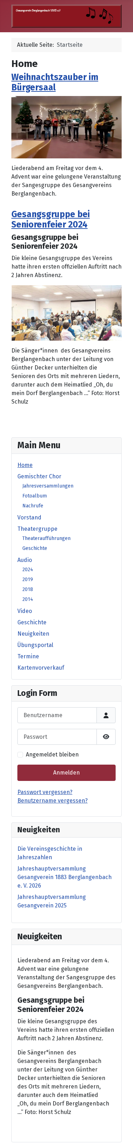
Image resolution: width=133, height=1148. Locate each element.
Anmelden (66, 772)
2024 (27, 570)
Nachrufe (32, 506)
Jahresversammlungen (47, 486)
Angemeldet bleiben (52, 754)
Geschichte (34, 548)
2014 (27, 599)
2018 (27, 589)
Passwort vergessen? (44, 792)
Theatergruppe (37, 528)
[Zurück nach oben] (120, 1134)
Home (25, 465)
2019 (27, 579)
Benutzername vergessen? (52, 800)
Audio (24, 560)
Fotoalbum (34, 496)
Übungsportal (35, 645)
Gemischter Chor (39, 476)
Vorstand (29, 517)
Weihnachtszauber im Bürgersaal (54, 82)
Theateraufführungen (46, 538)
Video (24, 611)
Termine (28, 656)
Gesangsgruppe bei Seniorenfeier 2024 (50, 219)
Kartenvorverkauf (40, 667)
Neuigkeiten (33, 633)
